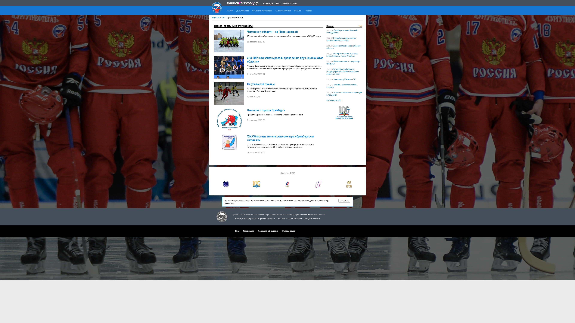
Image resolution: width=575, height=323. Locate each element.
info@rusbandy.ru (312, 218)
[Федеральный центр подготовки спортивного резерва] (318, 187)
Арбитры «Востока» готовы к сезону (341, 85)
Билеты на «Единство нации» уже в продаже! (344, 93)
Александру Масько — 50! (344, 79)
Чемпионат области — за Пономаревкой (272, 31)
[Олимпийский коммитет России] (287, 187)
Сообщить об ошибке (268, 231)
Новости (215, 17)
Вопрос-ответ (288, 231)
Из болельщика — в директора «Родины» (343, 62)
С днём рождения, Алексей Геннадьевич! (341, 31)
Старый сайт (248, 231)
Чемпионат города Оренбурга (266, 110)
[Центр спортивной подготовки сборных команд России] (349, 187)
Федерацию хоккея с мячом (301, 214)
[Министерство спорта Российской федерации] (257, 187)
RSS (360, 26)
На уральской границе (261, 84)
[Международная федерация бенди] (226, 187)
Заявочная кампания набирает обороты (343, 47)
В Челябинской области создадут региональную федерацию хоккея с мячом (342, 71)
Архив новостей (333, 100)
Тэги (223, 17)
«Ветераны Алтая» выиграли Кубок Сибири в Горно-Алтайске (342, 54)
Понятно (344, 201)
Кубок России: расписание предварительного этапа (341, 39)
